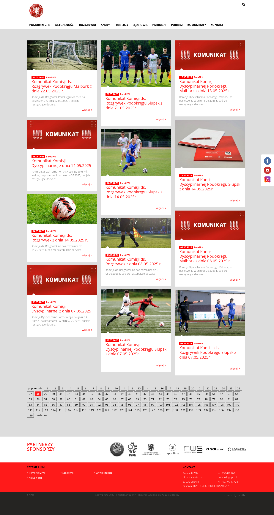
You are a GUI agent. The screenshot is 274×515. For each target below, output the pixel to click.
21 (200, 388)
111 (30, 410)
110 (236, 404)
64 (99, 399)
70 (145, 399)
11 (123, 388)
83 (30, 404)
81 (229, 399)
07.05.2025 (186, 343)
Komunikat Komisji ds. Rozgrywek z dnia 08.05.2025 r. (133, 261)
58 (53, 399)
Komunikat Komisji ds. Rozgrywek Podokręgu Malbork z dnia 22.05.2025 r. (62, 86)
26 (238, 388)
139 (30, 415)
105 (198, 404)
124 (129, 410)
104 (191, 404)
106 (206, 404)
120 (99, 410)
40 (129, 394)
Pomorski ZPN (40, 25)
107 (214, 404)
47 (183, 394)
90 (83, 404)
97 (137, 404)
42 (145, 394)
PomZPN (51, 77)
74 (175, 399)
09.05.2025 (186, 247)
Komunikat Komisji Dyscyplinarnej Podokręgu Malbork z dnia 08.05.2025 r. (205, 256)
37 (106, 394)
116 (68, 410)
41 (137, 394)
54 (236, 394)
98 (145, 404)
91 (91, 404)
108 (221, 404)
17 (169, 388)
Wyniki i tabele (104, 472)
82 (236, 399)
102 (175, 404)
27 (30, 394)
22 (208, 388)
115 (61, 410)
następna (41, 415)
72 (160, 399)
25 (230, 388)
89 (76, 404)
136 (221, 410)
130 (175, 410)
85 (45, 404)
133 (198, 410)
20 (192, 388)
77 (198, 399)
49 (198, 394)
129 (168, 410)
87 (60, 404)
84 (38, 404)
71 (152, 399)
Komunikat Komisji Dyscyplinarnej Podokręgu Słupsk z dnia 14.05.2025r (209, 184)
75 (183, 399)
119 (91, 410)
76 (190, 399)
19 (185, 388)
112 (38, 410)
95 (122, 404)
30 (53, 394)
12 (131, 388)
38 (114, 394)
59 (60, 399)
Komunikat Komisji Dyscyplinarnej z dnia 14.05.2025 (61, 163)
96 (129, 404)
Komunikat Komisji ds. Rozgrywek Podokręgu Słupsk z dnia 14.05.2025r (133, 192)
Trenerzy (121, 25)
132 (191, 410)
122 (114, 410)
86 (53, 404)
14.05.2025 (112, 183)
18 (177, 388)
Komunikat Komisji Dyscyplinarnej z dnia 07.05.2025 (61, 309)
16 (162, 388)
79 (213, 399)
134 (206, 410)
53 (229, 394)
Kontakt (216, 25)
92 (99, 404)
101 (168, 404)
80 (221, 399)
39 (122, 394)
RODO (30, 495)
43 (152, 394)
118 (84, 410)
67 (122, 399)
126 (145, 410)
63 (91, 399)
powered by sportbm (235, 495)
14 (146, 388)
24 (223, 388)
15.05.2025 (186, 175)
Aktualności (65, 25)
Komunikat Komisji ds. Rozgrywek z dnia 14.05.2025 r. (60, 238)
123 (122, 410)
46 (175, 394)
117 (76, 410)
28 (38, 393)
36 (99, 394)
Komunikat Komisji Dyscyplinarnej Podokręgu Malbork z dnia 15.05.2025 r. (205, 86)
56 (38, 399)
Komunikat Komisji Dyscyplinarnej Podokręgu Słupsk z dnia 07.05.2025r (135, 349)
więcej (86, 109)
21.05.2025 (112, 94)
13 (139, 388)
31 (60, 394)
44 (160, 394)
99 (152, 404)
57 (45, 399)
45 (167, 394)
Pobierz (177, 25)
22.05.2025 (38, 77)
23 (215, 388)
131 (183, 410)
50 (206, 394)
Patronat (159, 25)
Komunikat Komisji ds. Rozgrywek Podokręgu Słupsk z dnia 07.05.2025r (207, 352)
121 (107, 410)
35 (91, 394)
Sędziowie (140, 25)
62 (83, 399)
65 (106, 399)
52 (221, 394)
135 (214, 410)
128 (160, 410)
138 (236, 410)
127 (152, 410)
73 (167, 399)
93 (106, 404)
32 (68, 394)
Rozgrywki (87, 25)
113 (45, 410)
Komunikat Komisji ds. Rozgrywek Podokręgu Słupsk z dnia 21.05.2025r (133, 103)
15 (154, 388)
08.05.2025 (112, 255)
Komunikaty (196, 25)
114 (53, 410)
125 (137, 410)
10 (116, 388)
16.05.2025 (186, 77)
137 (229, 410)
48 (190, 394)
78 (206, 399)
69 (137, 399)
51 (213, 394)
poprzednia (35, 388)
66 (114, 399)
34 (83, 394)
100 (160, 404)
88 (68, 404)
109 (229, 404)
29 (45, 394)
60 (68, 399)
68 (129, 399)
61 (76, 399)
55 (30, 399)
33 (76, 394)
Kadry (105, 25)
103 (183, 404)
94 (114, 404)
